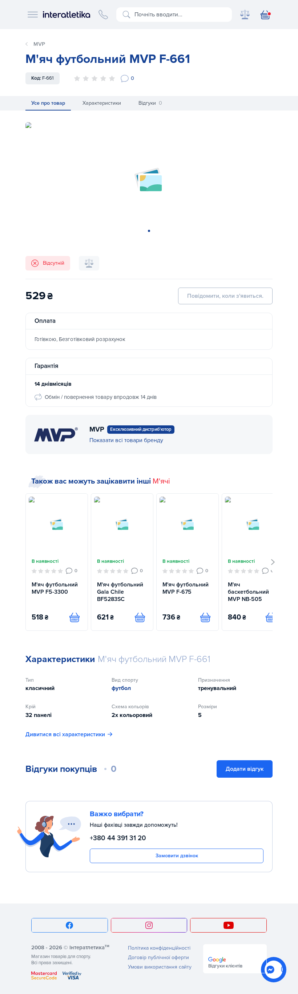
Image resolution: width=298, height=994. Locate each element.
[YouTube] (228, 925)
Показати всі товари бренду (126, 440)
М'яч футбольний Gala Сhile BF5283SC (120, 592)
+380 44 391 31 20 (118, 838)
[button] (273, 562)
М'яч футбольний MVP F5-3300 (55, 588)
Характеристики (101, 103)
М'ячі (161, 481)
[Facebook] (69, 925)
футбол (121, 688)
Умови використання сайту (160, 967)
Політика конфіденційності (159, 948)
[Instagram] (149, 925)
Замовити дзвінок (177, 856)
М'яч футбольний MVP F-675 (185, 588)
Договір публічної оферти (158, 957)
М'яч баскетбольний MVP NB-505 (248, 592)
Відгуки (150, 103)
